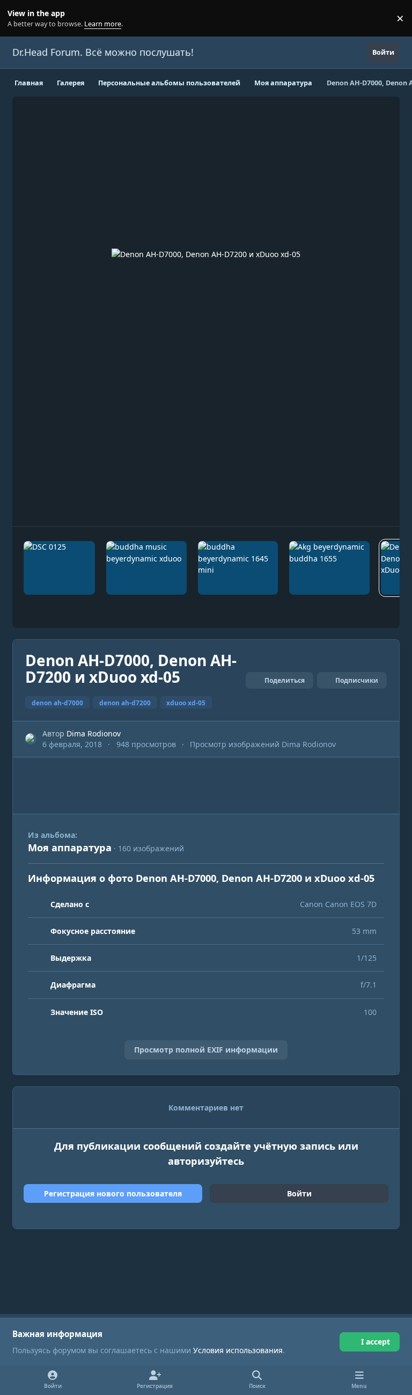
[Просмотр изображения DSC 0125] (59, 568)
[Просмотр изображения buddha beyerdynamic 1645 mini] (238, 568)
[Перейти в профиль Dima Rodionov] (30, 738)
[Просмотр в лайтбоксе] (206, 311)
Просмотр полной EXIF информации (206, 1050)
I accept (375, 1341)
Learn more (20, 18)
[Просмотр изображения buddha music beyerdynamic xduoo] (146, 568)
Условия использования (238, 1350)
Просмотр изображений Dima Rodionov (263, 744)
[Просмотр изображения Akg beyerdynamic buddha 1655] (329, 568)
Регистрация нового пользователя (113, 1193)
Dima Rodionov (94, 733)
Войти (299, 1193)
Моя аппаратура (70, 847)
